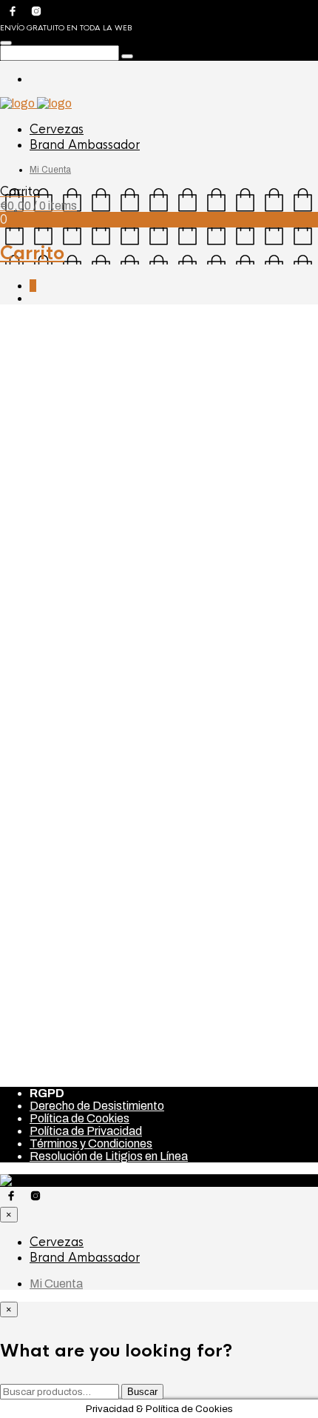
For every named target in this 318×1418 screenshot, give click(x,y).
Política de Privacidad (86, 1131)
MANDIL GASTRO (50, 991)
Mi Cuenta (50, 169)
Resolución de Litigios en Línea (109, 1156)
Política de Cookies (79, 1118)
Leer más (39, 932)
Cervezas (57, 129)
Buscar (142, 1391)
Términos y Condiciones (91, 1143)
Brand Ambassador (85, 145)
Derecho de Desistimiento (97, 1105)
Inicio (13, 323)
